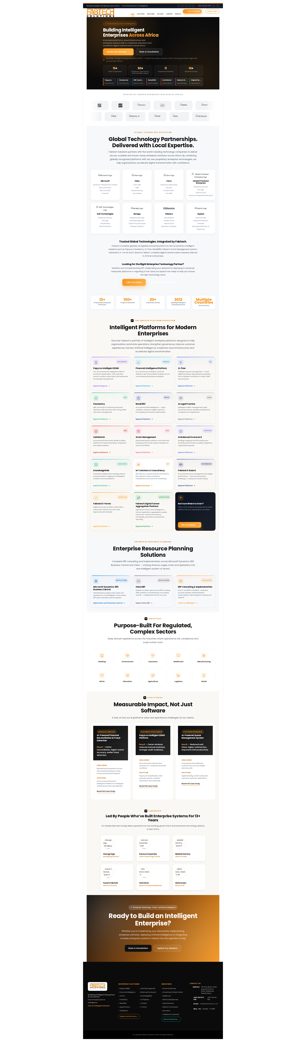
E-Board (144, 1003)
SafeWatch (124, 1011)
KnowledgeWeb (146, 996)
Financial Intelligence (127, 992)
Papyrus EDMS (125, 988)
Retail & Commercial (170, 1007)
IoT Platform (145, 1000)
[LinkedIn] (179, 5)
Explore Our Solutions (117, 52)
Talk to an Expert (194, 11)
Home (132, 14)
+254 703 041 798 (204, 6)
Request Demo (212, 11)
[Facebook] (186, 5)
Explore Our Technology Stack (166, 282)
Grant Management (148, 988)
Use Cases (160, 14)
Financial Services (169, 988)
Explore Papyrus (100, 386)
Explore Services (143, 485)
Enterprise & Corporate (171, 1014)
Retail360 (123, 1003)
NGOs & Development (170, 1000)
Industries (150, 14)
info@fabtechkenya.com (209, 1004)
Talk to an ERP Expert (186, 603)
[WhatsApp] (193, 5)
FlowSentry (123, 1000)
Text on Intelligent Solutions (98, 1006)
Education (166, 1011)
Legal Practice (125, 1007)
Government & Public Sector (173, 992)
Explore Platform (143, 386)
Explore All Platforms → (129, 1016)
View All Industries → (171, 1019)
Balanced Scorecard (148, 992)
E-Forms (144, 1007)
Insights (178, 14)
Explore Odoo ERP (143, 603)
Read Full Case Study (106, 791)
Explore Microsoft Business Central (108, 603)
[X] (182, 5)
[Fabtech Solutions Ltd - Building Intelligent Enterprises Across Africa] (101, 12)
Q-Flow (122, 996)
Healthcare (167, 996)
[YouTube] (189, 5)
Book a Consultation (149, 52)
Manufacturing (168, 1003)
